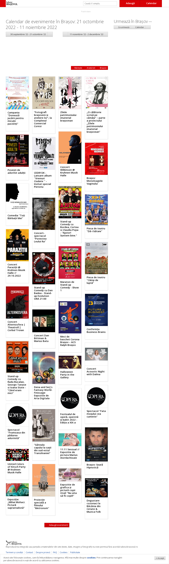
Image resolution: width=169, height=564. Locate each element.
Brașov (102, 68)
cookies (91, 557)
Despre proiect (43, 552)
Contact (29, 552)
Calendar (139, 27)
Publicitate (86, 11)
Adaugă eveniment (58, 525)
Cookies (64, 552)
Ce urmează (123, 27)
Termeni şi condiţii (14, 552)
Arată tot (90, 68)
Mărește (78, 68)
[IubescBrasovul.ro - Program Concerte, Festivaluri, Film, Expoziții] (3, 3)
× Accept (160, 558)
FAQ (55, 552)
